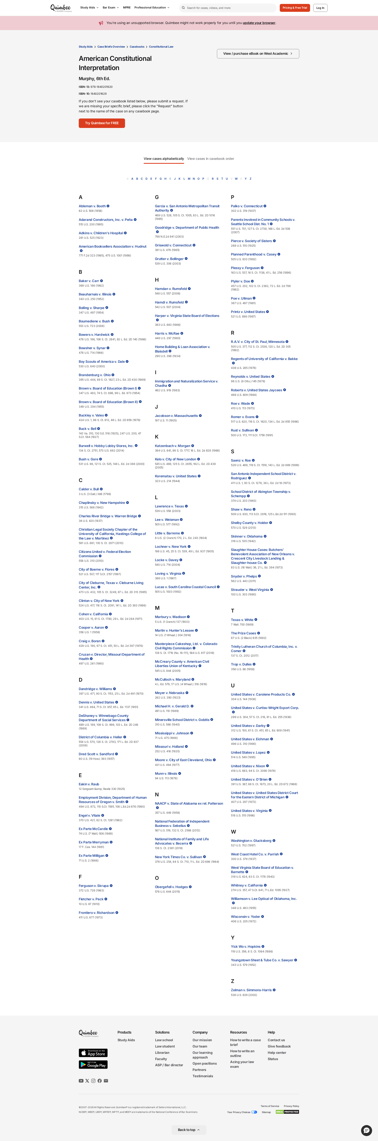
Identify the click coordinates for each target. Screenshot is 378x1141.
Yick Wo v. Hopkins (245, 947)
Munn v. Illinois (166, 773)
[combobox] (228, 8)
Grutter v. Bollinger (169, 259)
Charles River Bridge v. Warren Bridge (108, 516)
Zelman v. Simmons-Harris (251, 990)
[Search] (183, 8)
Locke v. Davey (167, 560)
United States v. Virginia (249, 811)
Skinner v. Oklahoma (246, 536)
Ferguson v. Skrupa (94, 886)
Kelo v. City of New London (175, 459)
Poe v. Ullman (241, 298)
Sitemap (266, 1112)
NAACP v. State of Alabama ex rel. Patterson (189, 803)
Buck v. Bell (87, 429)
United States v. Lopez (248, 752)
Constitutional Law (161, 46)
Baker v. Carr (89, 281)
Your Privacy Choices (238, 1112)
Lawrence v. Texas (169, 506)
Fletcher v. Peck (91, 899)
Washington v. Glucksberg (251, 841)
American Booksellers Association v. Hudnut (112, 246)
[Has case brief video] (108, 206)
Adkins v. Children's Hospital (101, 233)
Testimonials (203, 1076)
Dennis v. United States (96, 702)
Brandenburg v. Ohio (94, 375)
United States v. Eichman (250, 739)
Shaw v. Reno (241, 509)
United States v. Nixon (248, 766)
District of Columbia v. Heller (100, 737)
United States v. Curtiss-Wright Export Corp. (265, 708)
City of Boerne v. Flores (96, 569)
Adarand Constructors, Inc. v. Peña (106, 220)
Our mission (202, 1040)
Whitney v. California (247, 885)
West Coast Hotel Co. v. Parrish (255, 854)
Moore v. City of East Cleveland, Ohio (183, 760)
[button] (102, 123)
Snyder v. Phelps (244, 576)
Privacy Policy (291, 1106)
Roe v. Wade (240, 403)
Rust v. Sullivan (242, 430)
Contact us (276, 1040)
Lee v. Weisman (167, 520)
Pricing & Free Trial (295, 7)
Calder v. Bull (89, 489)
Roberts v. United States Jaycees (256, 390)
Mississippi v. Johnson (172, 733)
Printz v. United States (248, 312)
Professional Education (150, 7)
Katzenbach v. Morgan (172, 446)
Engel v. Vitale (89, 815)
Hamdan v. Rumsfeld (171, 289)
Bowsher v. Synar (92, 348)
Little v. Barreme (167, 533)
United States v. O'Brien (249, 779)
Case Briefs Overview (111, 46)
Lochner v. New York (171, 547)
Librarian (162, 1053)
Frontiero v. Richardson (96, 913)
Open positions (205, 1064)
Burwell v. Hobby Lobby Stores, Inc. (106, 446)
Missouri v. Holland (169, 747)
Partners (199, 1070)
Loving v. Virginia (168, 574)
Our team (200, 1046)
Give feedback (279, 1046)
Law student (165, 1046)
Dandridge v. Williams (95, 689)
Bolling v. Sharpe (91, 308)
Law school (164, 1040)
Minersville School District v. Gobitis (182, 720)
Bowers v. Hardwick (94, 335)
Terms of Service (270, 1106)
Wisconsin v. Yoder (245, 917)
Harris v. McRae (167, 333)
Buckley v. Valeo (91, 415)
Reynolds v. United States (250, 376)
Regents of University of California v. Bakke (264, 359)
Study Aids (87, 7)
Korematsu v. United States (176, 476)
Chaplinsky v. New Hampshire (102, 503)
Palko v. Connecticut (246, 206)
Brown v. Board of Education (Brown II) (108, 402)
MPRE (127, 7)
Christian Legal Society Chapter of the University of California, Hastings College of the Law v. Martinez (112, 533)
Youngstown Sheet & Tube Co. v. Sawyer (262, 960)
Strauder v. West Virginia (250, 590)
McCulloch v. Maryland (173, 679)
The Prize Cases (243, 633)
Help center (277, 1053)
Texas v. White (242, 620)
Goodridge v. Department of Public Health (187, 227)
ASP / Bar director (169, 1065)
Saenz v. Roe (241, 460)
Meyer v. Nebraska (169, 693)
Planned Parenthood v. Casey (253, 254)
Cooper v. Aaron (91, 627)
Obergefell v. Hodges (171, 887)
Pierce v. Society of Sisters (251, 241)
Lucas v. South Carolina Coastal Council (185, 587)
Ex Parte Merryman (94, 842)
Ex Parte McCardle (93, 829)
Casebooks (137, 46)
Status (273, 1059)
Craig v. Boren (90, 641)
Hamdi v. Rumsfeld (169, 302)
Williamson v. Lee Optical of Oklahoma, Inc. (264, 899)
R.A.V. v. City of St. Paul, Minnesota (257, 342)
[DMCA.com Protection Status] (287, 1112)
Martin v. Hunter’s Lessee (174, 630)
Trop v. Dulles (241, 664)
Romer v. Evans (243, 417)
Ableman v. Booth (92, 206)
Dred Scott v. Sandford (96, 754)
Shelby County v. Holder (249, 523)
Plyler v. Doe (240, 281)
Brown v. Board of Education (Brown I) (108, 388)
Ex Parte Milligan (91, 856)
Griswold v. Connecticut (173, 245)
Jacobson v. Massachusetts (176, 416)
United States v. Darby (248, 726)
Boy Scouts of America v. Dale (102, 362)
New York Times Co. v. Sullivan (178, 857)
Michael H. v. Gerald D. (172, 706)
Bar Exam (109, 7)
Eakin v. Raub (89, 784)
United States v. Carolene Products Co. (261, 694)
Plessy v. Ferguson (245, 268)
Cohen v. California (93, 614)
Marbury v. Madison (170, 617)
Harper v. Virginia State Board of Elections (187, 316)
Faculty (161, 1059)
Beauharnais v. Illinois (95, 294)
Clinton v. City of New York (99, 601)
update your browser (259, 23)
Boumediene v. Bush (94, 321)
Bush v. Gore (88, 459)
